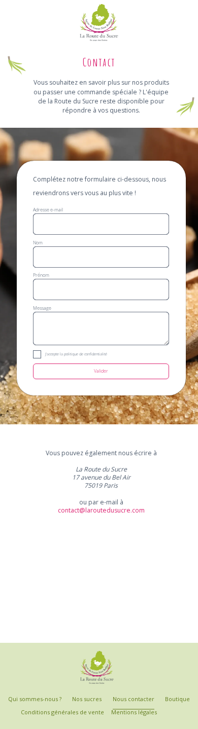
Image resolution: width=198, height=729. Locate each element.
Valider (101, 371)
